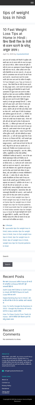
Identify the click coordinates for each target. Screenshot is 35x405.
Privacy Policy (6, 386)
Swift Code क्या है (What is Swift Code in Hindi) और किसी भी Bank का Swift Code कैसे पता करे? (17, 292)
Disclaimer (5, 389)
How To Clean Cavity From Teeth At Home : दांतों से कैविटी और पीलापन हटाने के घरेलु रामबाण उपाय (17, 316)
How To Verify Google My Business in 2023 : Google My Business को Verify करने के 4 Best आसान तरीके (17, 308)
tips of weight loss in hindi (18, 240)
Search (5, 256)
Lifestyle (9, 225)
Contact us (6, 383)
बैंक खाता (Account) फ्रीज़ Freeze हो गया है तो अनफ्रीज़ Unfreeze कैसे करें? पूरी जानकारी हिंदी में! (17, 284)
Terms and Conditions (5, 392)
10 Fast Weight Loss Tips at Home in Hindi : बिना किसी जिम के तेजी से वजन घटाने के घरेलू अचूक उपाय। (17, 40)
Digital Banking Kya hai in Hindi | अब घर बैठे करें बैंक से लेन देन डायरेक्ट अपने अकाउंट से (17, 300)
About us (5, 380)
